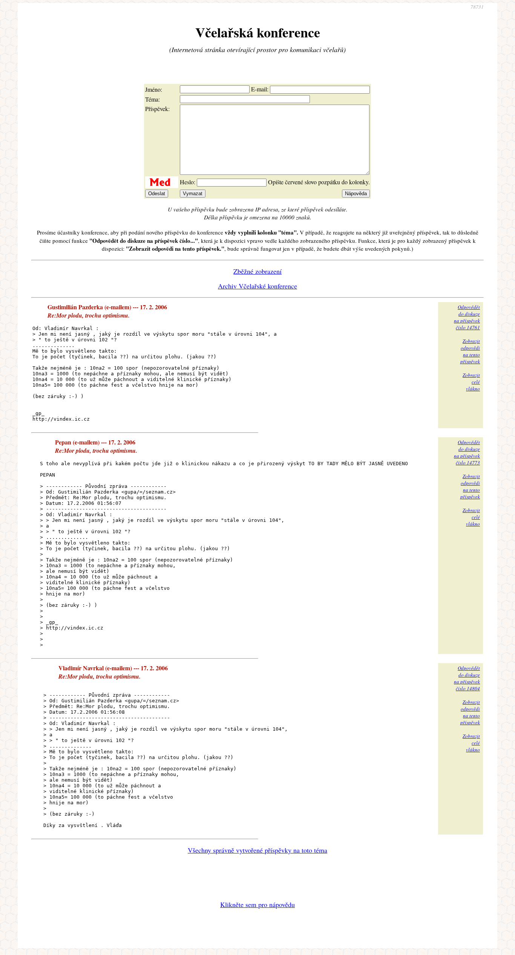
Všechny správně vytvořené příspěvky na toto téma (257, 850)
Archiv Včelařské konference (257, 285)
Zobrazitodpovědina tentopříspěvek (470, 351)
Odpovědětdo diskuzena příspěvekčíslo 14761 (467, 317)
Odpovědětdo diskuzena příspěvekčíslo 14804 (467, 678)
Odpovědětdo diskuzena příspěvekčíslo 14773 (467, 452)
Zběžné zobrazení (257, 271)
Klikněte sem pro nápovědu (257, 904)
